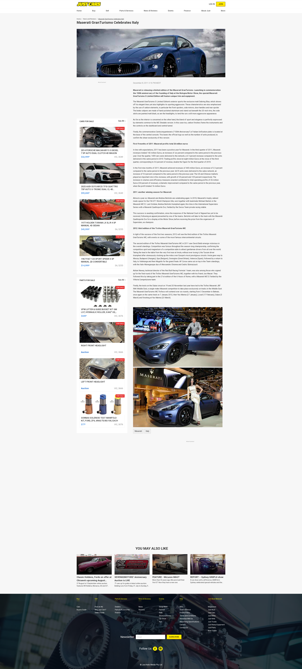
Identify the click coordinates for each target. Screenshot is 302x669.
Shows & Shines (165, 616)
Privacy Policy (185, 613)
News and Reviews (89, 19)
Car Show (162, 619)
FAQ (181, 607)
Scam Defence (185, 610)
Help (181, 599)
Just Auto (211, 610)
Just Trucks (212, 622)
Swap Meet (163, 607)
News (141, 607)
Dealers (118, 607)
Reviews (142, 610)
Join (221, 4)
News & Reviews (150, 11)
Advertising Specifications (189, 622)
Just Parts (212, 628)
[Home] (89, 4)
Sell (107, 11)
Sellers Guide (99, 613)
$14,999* (85, 265)
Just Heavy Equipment (216, 625)
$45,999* (85, 229)
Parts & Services (126, 11)
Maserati (138, 431)
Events (170, 11)
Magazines (212, 607)
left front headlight (93, 381)
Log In (212, 4)
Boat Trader (212, 631)
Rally (161, 613)
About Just (205, 11)
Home (79, 11)
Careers (183, 625)
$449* (84, 316)
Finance (187, 11)
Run (160, 622)
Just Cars (211, 613)
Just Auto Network (215, 599)
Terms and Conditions (188, 616)
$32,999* (85, 157)
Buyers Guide (81, 610)
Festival (162, 610)
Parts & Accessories (122, 610)
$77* (83, 424)
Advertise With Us (186, 619)
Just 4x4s (211, 619)
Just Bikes (212, 616)
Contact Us (184, 628)
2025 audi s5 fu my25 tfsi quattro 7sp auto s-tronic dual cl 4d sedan (99, 189)
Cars (78, 607)
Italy (147, 431)
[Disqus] (177, 508)
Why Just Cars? (100, 610)
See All (121, 121)
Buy (93, 11)
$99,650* (85, 193)
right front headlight (93, 345)
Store (223, 11)
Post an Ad (99, 607)
